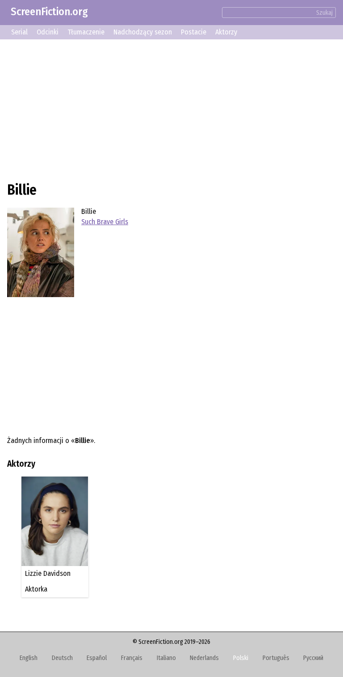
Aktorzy (226, 32)
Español (97, 658)
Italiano (166, 658)
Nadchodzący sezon (142, 32)
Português (276, 658)
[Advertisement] (171, 109)
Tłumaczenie (86, 32)
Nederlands (204, 658)
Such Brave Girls (104, 221)
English (29, 658)
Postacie (193, 32)
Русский (313, 658)
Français (131, 658)
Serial (19, 32)
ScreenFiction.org (49, 11)
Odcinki (48, 32)
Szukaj (324, 13)
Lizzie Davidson (48, 573)
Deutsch (62, 658)
